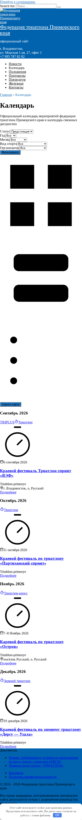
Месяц (5, 139)
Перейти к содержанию (17, 2)
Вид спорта (8, 144)
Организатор (9, 148)
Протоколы (17, 75)
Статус (5, 131)
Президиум (17, 79)
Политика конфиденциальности (33, 777)
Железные (16, 83)
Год (2, 135)
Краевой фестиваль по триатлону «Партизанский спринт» (32, 560)
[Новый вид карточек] (41, 235)
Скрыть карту (10, 404)
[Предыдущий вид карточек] (41, 317)
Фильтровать (10, 152)
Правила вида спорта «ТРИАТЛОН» (36, 765)
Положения (17, 72)
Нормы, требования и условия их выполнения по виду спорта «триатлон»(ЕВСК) (43, 759)
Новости (15, 64)
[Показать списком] (41, 400)
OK (57, 815)
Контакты (16, 87)
